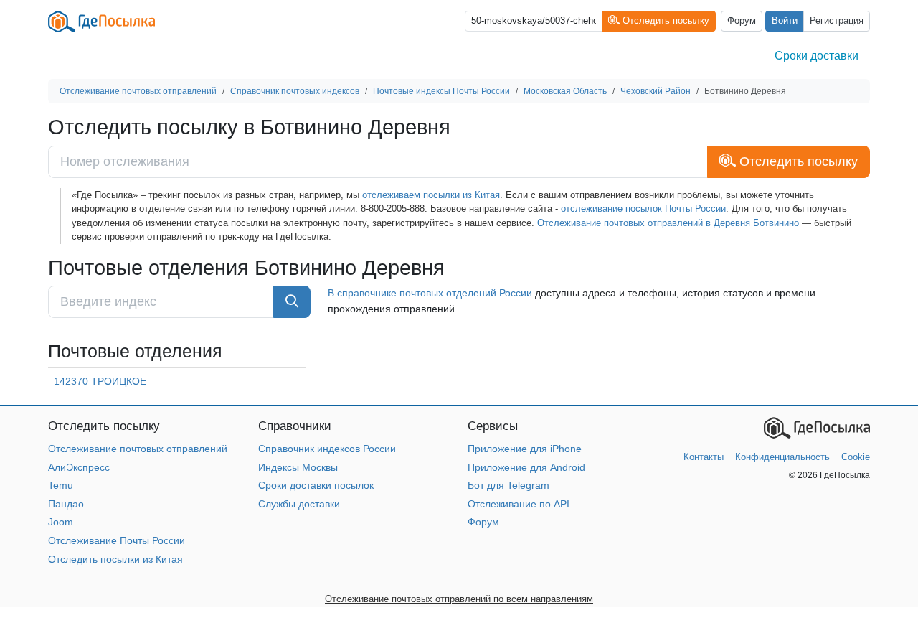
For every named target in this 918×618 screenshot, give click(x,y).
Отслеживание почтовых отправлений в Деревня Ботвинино (668, 222)
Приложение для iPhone (525, 448)
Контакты (703, 456)
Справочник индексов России (327, 448)
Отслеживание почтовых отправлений (137, 448)
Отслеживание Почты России (116, 540)
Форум (741, 21)
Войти (785, 21)
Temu (60, 485)
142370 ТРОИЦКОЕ (100, 381)
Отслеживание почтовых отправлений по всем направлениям (459, 599)
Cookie (855, 456)
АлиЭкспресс (79, 467)
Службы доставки (299, 504)
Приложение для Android (526, 467)
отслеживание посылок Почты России (643, 208)
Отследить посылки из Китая (115, 559)
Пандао (66, 504)
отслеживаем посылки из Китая (431, 194)
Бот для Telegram (508, 485)
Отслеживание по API (518, 504)
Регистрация (836, 21)
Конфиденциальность (782, 456)
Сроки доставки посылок (316, 485)
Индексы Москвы (298, 467)
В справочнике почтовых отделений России (430, 293)
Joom (60, 522)
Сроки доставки (816, 56)
